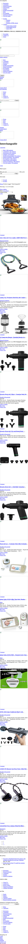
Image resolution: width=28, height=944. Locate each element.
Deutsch (8, 20)
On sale (5, 180)
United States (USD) (11, 26)
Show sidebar (3, 189)
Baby (4, 60)
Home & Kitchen (7, 67)
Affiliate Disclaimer (8, 888)
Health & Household (8, 65)
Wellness (5, 897)
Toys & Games (6, 72)
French (8, 21)
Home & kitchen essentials (9, 900)
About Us (5, 882)
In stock (5, 181)
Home (1, 184)
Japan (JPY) (9, 28)
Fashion (5, 64)
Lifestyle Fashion (7, 898)
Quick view (3, 252)
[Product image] (14, 233)
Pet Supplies (6, 68)
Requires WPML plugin (12, 23)
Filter (16, 173)
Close (1, 165)
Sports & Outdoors (7, 71)
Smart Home (6, 70)
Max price (22, 172)
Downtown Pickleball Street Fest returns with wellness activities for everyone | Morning (14, 859)
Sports (4, 894)
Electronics (6, 62)
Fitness (5, 895)
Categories (2, 147)
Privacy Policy (6, 885)
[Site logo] (9, 46)
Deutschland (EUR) (11, 27)
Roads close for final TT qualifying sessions (14, 863)
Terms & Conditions (8, 886)
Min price (2, 172)
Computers (5, 61)
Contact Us (6, 884)
